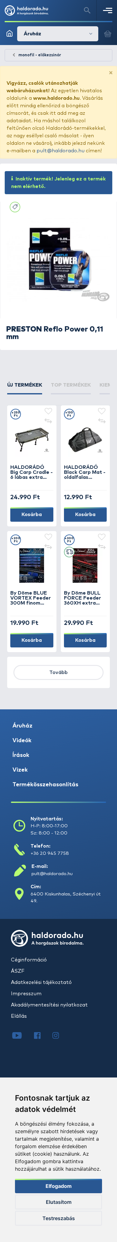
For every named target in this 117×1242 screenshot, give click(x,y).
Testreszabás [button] (58, 1218)
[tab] (24, 387)
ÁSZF (17, 971)
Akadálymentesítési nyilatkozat (49, 1004)
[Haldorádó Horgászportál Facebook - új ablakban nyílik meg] (41, 1036)
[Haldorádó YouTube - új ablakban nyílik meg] (21, 1036)
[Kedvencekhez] (48, 411)
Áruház (22, 726)
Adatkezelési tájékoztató (41, 982)
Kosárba (32, 514)
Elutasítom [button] (58, 1202)
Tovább (58, 672)
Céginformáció (29, 959)
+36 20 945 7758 (50, 853)
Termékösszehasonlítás (45, 785)
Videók (22, 740)
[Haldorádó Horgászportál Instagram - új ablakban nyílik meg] (59, 1036)
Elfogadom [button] (59, 1186)
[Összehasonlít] (48, 421)
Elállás (19, 1016)
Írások (20, 755)
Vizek (20, 770)
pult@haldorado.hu (61, 150)
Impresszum (26, 993)
